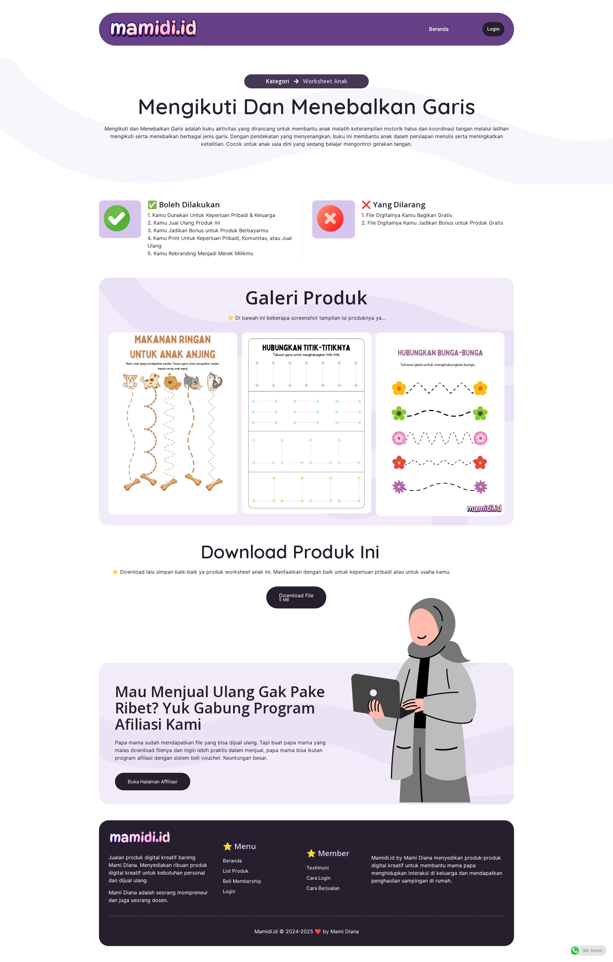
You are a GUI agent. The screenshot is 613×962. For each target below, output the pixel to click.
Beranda (439, 29)
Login (493, 29)
